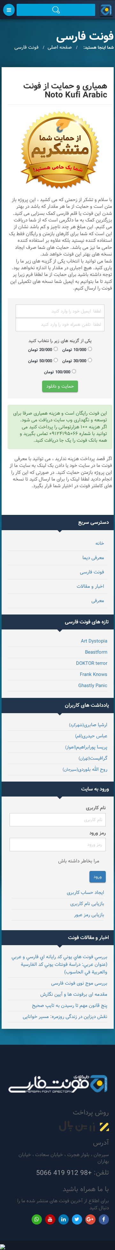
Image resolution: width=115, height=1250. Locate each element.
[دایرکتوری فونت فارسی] (105, 10)
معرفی (97, 601)
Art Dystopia (94, 641)
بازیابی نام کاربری (87, 904)
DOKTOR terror (91, 663)
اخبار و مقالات (90, 586)
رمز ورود (97, 833)
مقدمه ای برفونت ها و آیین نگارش (73, 994)
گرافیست (93, 758)
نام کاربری (96, 807)
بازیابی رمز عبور (89, 915)
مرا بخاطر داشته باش (78, 861)
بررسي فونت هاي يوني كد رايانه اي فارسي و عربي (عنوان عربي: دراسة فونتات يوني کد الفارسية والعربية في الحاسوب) (59, 964)
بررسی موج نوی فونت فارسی (79, 983)
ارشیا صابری (88, 725)
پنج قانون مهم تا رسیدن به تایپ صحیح (69, 1005)
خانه (100, 543)
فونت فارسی (92, 572)
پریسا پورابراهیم (86, 747)
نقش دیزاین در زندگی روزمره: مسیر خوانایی (65, 1017)
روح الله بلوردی (85, 769)
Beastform (96, 652)
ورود (98, 877)
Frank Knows (93, 674)
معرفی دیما (93, 558)
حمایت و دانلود (60, 386)
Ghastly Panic (92, 686)
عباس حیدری (91, 736)
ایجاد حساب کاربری (85, 892)
